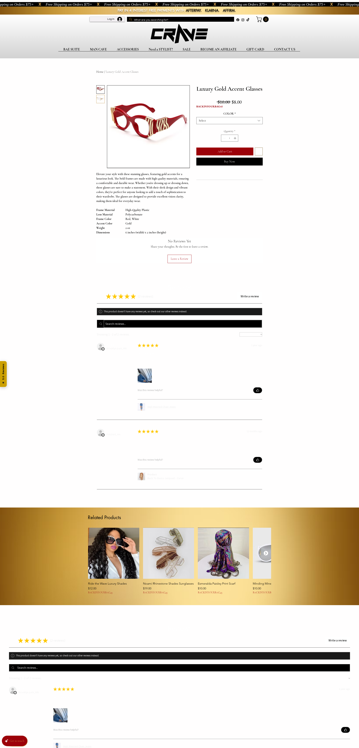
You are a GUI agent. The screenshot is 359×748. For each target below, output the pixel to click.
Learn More (223, 117)
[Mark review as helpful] (257, 390)
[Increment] (235, 149)
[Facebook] (238, 20)
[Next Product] (266, 553)
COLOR (229, 125)
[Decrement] (224, 149)
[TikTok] (248, 20)
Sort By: (234, 334)
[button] (263, 19)
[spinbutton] (229, 149)
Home (99, 72)
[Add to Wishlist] (259, 163)
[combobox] (229, 131)
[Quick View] (113, 553)
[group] (179, 561)
